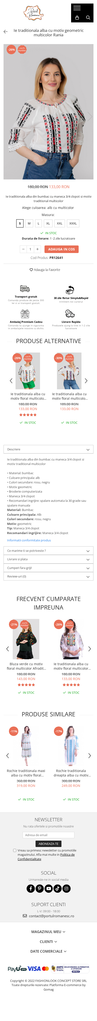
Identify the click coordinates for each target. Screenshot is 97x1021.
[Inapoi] (3, 32)
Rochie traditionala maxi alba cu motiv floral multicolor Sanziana (26, 772)
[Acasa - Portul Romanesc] (33, 13)
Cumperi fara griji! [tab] (19, 568)
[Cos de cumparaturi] (77, 17)
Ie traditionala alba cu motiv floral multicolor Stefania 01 (71, 666)
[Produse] (77, 9)
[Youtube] (48, 888)
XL (48, 223)
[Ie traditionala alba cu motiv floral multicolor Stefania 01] (71, 639)
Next (89, 116)
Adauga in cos (61, 249)
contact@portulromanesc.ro (51, 915)
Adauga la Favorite (46, 269)
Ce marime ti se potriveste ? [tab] (26, 550)
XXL (59, 223)
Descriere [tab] (13, 449)
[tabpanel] (48, 111)
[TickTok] (57, 888)
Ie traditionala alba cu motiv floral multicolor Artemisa (28, 396)
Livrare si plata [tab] (17, 559)
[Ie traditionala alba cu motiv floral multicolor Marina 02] (69, 371)
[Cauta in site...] (88, 17)
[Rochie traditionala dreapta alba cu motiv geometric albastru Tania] (71, 746)
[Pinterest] (40, 888)
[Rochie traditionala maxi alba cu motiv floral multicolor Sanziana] (26, 746)
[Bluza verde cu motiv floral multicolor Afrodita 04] (26, 639)
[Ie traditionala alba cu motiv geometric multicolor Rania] (48, 111)
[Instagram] (66, 888)
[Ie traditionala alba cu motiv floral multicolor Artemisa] (27, 371)
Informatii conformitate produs (29, 540)
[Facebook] (31, 888)
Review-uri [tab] (16, 576)
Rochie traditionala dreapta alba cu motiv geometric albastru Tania (71, 772)
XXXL (73, 223)
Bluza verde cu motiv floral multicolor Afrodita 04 (26, 666)
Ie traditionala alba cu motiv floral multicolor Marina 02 (69, 396)
